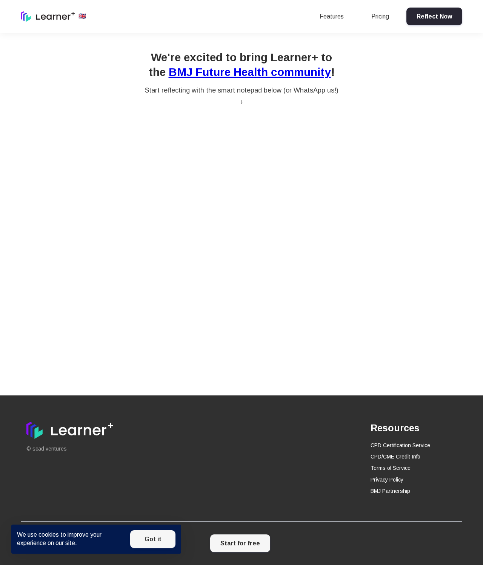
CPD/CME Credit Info (395, 457)
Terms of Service (391, 468)
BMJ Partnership (390, 491)
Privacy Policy (387, 480)
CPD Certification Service (400, 445)
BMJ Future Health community (250, 72)
